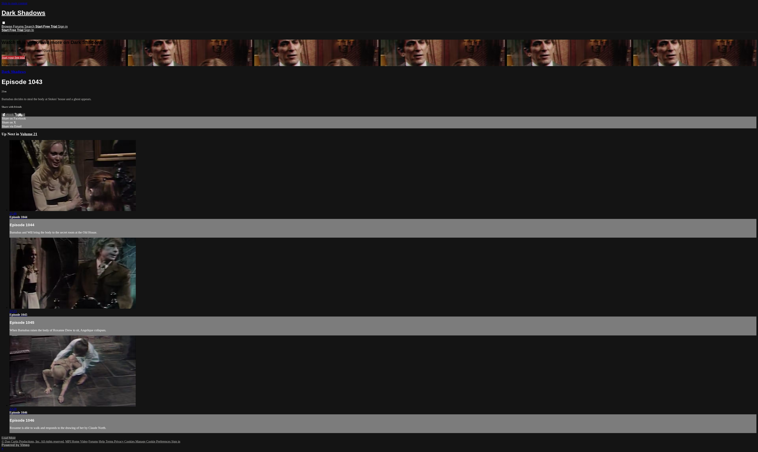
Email (21, 114)
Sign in (63, 26)
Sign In (29, 30)
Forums (18, 26)
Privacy (119, 441)
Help (102, 441)
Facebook (8, 114)
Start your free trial (13, 57)
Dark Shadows (14, 72)
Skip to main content (14, 3)
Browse (7, 26)
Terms (110, 441)
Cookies (129, 441)
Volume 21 (28, 134)
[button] (3, 22)
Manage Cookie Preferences (153, 441)
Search (29, 26)
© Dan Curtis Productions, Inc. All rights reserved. (33, 441)
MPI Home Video (76, 441)
